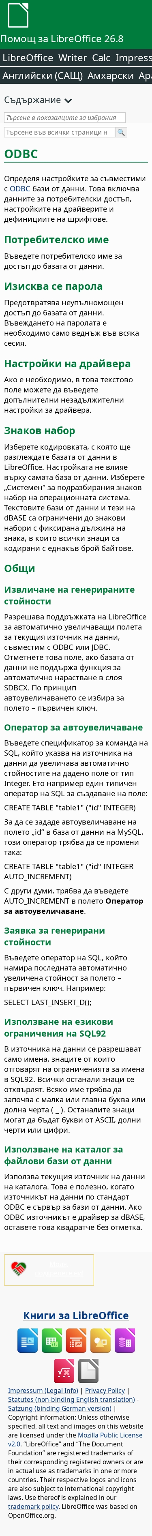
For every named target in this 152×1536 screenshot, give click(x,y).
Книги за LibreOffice (76, 1315)
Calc (101, 57)
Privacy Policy (105, 1390)
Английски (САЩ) (42, 75)
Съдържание (32, 99)
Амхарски (111, 75)
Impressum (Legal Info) (43, 1390)
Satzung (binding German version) (59, 1408)
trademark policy (33, 1506)
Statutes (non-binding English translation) (71, 1399)
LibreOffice (28, 57)
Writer (72, 57)
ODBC (20, 188)
